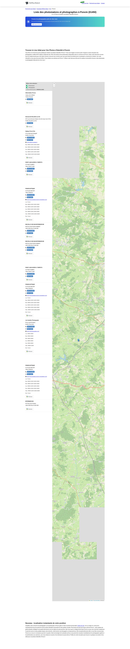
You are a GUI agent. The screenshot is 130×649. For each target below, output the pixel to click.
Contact (103, 3)
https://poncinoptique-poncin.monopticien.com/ (37, 199)
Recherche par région (94, 3)
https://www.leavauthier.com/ (33, 331)
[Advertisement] (65, 37)
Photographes (32, 87)
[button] (78, 340)
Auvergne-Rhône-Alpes (42, 8)
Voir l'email (30, 99)
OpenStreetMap (97, 600)
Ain (50, 8)
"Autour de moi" (81, 625)
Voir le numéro (31, 137)
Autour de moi (85, 3)
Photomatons (31, 85)
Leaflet (91, 600)
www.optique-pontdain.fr (32, 142)
